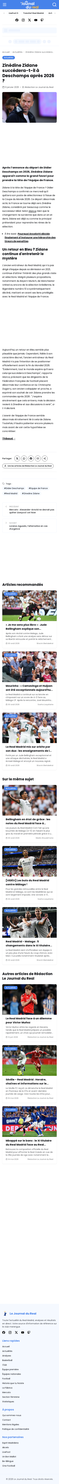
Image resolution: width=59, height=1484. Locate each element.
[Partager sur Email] (38, 458)
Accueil (6, 52)
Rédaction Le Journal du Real (39, 87)
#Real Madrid (10, 493)
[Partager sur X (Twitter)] (17, 458)
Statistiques (8, 1401)
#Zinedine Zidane (31, 493)
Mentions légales (10, 1424)
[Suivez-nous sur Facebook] (16, 20)
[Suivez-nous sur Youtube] (35, 20)
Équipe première (10, 1369)
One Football (8, 1465)
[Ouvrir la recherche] (54, 4)
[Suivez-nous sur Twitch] (42, 20)
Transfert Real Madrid (33, 13)
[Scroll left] (4, 13)
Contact (6, 1419)
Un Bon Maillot (9, 1456)
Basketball (7, 1360)
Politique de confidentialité (15, 1429)
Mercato (6, 1392)
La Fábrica (7, 1387)
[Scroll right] (55, 13)
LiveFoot (6, 1452)
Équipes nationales (11, 1374)
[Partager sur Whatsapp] (24, 458)
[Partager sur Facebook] (31, 458)
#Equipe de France (38, 488)
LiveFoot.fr (13, 13)
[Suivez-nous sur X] (29, 20)
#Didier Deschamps (14, 488)
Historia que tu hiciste (13, 1383)
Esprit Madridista (10, 1442)
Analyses (6, 1355)
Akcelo (5, 1447)
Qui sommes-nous (11, 1415)
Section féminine (10, 1397)
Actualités (17, 52)
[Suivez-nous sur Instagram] (23, 20)
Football (6, 1378)
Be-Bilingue (7, 1461)
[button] (5, 4)
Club (4, 1364)
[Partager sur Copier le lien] (45, 458)
